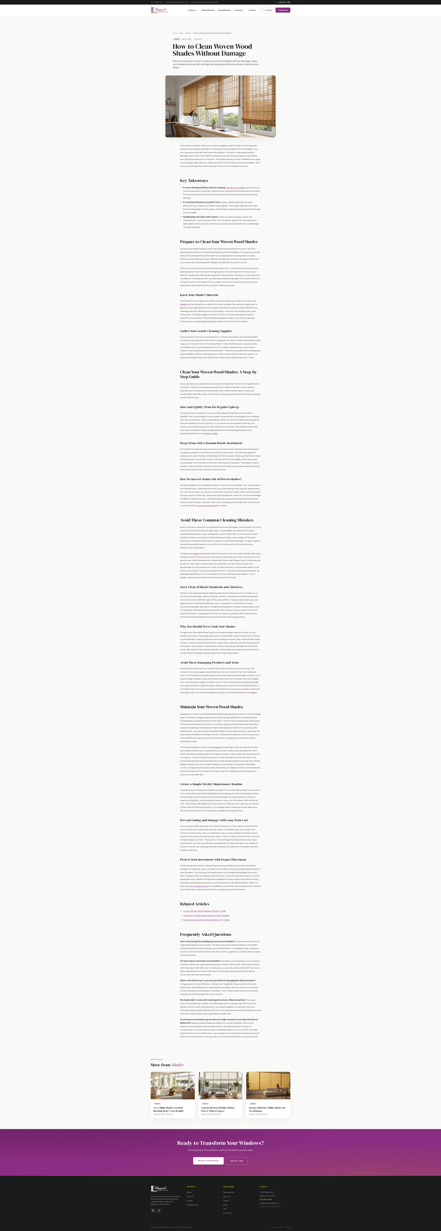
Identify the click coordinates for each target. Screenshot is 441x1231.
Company (239, 10)
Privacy (273, 1227)
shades (183, 304)
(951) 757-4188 (283, 2)
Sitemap (287, 1227)
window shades (211, 433)
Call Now (267, 10)
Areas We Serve (224, 10)
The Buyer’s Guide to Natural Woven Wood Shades (206, 915)
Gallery (226, 1201)
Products (191, 10)
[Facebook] (153, 1210)
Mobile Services (208, 10)
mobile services (201, 886)
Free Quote (283, 10)
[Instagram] (159, 1210)
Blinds (189, 1192)
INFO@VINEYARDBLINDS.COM (177, 2)
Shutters (190, 1196)
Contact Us (227, 1213)
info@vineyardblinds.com (269, 1203)
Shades (188, 33)
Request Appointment (208, 1161)
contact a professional (207, 505)
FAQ (224, 1209)
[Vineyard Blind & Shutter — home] (160, 10)
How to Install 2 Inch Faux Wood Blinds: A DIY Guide (206, 920)
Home (175, 33)
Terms (280, 1227)
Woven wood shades (236, 187)
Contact (252, 10)
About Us (226, 1196)
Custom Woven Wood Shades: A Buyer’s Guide (204, 911)
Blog (181, 33)
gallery (254, 692)
